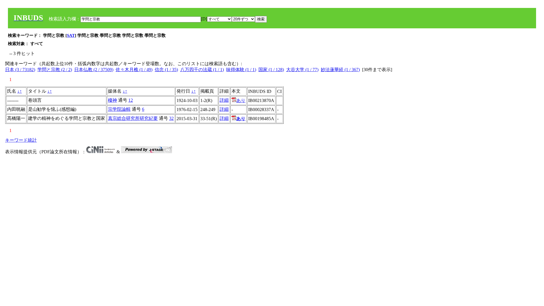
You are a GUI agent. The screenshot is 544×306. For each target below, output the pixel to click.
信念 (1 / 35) (166, 69)
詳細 (224, 100)
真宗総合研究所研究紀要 (133, 118)
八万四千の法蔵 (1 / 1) (202, 69)
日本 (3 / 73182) (20, 69)
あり (240, 100)
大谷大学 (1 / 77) (302, 69)
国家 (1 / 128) (271, 69)
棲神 (112, 100)
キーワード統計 (21, 140)
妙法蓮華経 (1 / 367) (340, 69)
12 (130, 100)
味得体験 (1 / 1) (241, 69)
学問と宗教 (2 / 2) (54, 69)
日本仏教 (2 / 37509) (93, 69)
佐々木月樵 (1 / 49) (134, 69)
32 (171, 118)
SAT (71, 35)
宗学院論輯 (119, 109)
